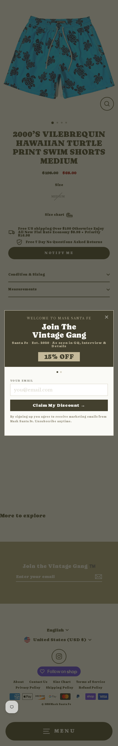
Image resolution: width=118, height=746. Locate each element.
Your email (21, 380)
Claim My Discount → (59, 405)
